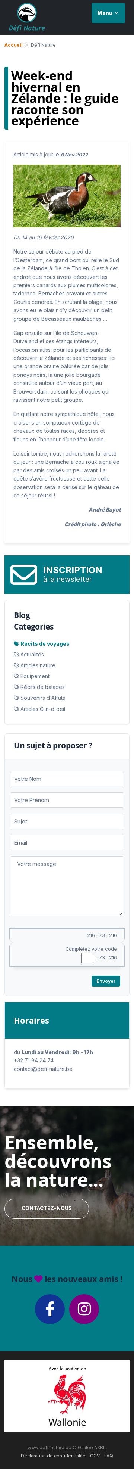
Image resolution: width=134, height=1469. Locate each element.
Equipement (35, 676)
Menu (105, 13)
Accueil (13, 45)
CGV (95, 1456)
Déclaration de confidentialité (53, 1456)
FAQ (108, 1456)
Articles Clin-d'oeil (42, 709)
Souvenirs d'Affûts (42, 698)
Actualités (32, 654)
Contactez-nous (47, 1208)
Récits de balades (42, 687)
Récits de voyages (45, 643)
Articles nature (37, 665)
